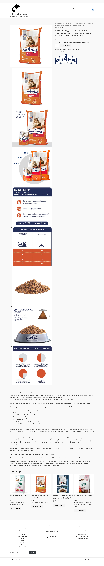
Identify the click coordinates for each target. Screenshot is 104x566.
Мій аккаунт (81, 526)
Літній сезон (33, 13)
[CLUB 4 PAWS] (66, 59)
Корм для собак (22, 526)
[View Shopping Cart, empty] (93, 11)
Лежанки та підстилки (22, 536)
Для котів (41, 8)
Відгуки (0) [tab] (32, 392)
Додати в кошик (66, 45)
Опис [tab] (11, 392)
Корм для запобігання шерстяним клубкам (70, 51)
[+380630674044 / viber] (93, 1)
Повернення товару (81, 534)
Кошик (81, 528)
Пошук (32, 552)
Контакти (79, 8)
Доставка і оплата (81, 532)
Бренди (73, 8)
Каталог (62, 23)
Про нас (86, 8)
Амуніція (22, 534)
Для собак (33, 8)
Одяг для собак (22, 530)
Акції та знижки (59, 8)
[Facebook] (91, 1)
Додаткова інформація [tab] (19, 392)
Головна (57, 23)
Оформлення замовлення (81, 536)
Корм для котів (73, 23)
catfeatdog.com (18, 14)
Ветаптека (50, 8)
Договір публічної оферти (81, 538)
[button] (10, 23)
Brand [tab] (27, 392)
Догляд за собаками (22, 532)
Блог (67, 8)
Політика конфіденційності (81, 530)
